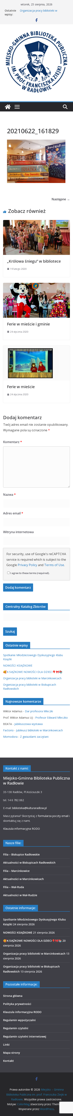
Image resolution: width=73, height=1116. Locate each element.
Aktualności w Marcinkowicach (23, 879)
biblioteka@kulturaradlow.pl (29, 808)
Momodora (10, 736)
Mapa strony (11, 1052)
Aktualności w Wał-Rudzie (20, 895)
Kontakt (8, 1061)
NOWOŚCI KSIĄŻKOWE (17, 665)
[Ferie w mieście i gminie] (36, 285)
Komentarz (12, 442)
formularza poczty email (53, 816)
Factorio (8, 730)
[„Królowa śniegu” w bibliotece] (36, 223)
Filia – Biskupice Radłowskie (21, 854)
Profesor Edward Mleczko (51, 717)
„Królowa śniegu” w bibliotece (34, 261)
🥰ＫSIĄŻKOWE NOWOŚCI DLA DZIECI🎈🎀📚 (32, 672)
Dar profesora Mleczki (39, 711)
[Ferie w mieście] (36, 348)
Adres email (13, 513)
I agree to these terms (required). (30, 573)
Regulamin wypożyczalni (19, 1020)
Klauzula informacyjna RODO (21, 828)
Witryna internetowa (18, 532)
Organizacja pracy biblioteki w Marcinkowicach (38, 12)
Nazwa (9, 494)
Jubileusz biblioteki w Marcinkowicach (39, 730)
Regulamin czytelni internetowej (24, 1036)
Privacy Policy (27, 565)
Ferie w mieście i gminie (28, 324)
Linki (6, 1044)
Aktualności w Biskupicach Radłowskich (29, 862)
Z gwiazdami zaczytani (34, 736)
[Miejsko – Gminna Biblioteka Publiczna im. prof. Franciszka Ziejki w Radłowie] (7, 106)
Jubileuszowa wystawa (28, 724)
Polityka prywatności (17, 1004)
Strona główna (12, 996)
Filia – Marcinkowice (16, 871)
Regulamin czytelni (15, 1028)
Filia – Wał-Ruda (13, 887)
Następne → (61, 199)
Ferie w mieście (21, 386)
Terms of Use (54, 565)
